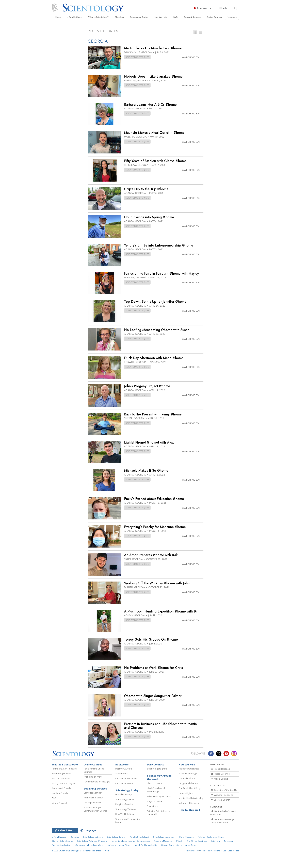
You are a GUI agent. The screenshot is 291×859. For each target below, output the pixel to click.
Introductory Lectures (126, 778)
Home (58, 17)
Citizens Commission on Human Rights (178, 845)
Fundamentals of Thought (97, 781)
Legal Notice (233, 850)
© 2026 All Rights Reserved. (80, 850)
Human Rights (186, 793)
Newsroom (232, 17)
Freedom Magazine (163, 841)
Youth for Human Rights (146, 845)
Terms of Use (220, 850)
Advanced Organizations (159, 796)
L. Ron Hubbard (74, 17)
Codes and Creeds (61, 788)
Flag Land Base (154, 801)
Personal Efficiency (93, 797)
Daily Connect (155, 764)
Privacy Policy (192, 850)
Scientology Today (139, 17)
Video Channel (59, 802)
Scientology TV (204, 8)
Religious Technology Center (211, 837)
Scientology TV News (125, 809)
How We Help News (125, 814)
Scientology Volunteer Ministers (92, 841)
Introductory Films (124, 783)
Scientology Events (124, 799)
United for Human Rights (119, 845)
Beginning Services (95, 788)
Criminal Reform (187, 778)
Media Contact (221, 778)
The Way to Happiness (197, 841)
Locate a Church (222, 799)
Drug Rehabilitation (188, 783)
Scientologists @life (157, 768)
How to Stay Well (189, 810)
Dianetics (75, 837)
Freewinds (152, 806)
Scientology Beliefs (61, 773)
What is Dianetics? (61, 778)
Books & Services (192, 17)
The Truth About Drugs (190, 788)
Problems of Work (93, 776)
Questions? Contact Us (225, 790)
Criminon (215, 841)
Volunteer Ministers (189, 802)
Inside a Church (60, 793)
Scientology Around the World (159, 777)
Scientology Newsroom (164, 837)
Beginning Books (123, 768)
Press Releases (222, 768)
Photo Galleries (222, 773)
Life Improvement (92, 802)
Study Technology (188, 773)
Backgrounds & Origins (63, 783)
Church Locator (154, 783)
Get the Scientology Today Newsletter (222, 821)
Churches (119, 17)
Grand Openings (123, 794)
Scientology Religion (116, 837)
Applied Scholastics (61, 845)
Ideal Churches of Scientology (156, 790)
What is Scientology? (98, 17)
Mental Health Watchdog (191, 798)
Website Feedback (223, 794)
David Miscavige (186, 837)
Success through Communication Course (95, 809)
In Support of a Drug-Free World (89, 845)
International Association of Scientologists (130, 841)
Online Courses (214, 17)
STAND (179, 841)
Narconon (228, 841)
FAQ (175, 17)
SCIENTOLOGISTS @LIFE (137, 57)
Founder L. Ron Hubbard (64, 768)
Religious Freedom (124, 804)
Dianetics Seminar (93, 792)
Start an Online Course (62, 841)
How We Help (160, 17)
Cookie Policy (206, 850)
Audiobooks (121, 773)
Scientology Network (93, 837)
